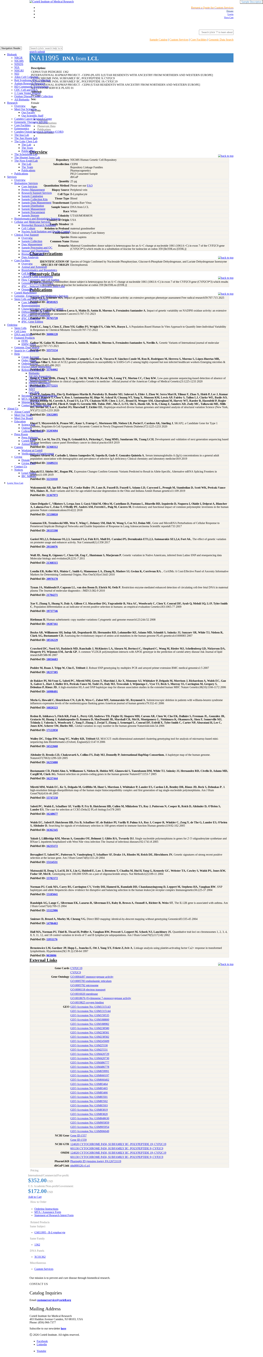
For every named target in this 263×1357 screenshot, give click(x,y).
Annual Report (29, 443)
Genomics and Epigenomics (37, 283)
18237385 (52, 672)
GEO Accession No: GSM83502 (89, 1101)
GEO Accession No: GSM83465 (89, 1088)
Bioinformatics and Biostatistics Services (37, 218)
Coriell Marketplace (25, 292)
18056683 (52, 659)
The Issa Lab (21, 134)
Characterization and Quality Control (42, 308)
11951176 (51, 939)
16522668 (52, 746)
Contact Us (20, 466)
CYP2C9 (75, 972)
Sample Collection (31, 241)
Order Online (28, 360)
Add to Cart (35, 1196)
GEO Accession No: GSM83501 (89, 1096)
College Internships (32, 431)
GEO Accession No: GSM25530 (89, 1045)
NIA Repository (38, 386)
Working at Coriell (31, 450)
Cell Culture (28, 228)
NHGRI (19, 70)
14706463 (52, 923)
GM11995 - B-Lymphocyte (49, 1232)
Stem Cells (20, 328)
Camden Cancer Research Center (33, 118)
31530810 (52, 514)
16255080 (52, 762)
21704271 (52, 594)
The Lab (26, 144)
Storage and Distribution (35, 250)
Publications (28, 151)
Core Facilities (198, 39)
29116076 (52, 546)
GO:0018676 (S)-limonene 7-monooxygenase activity (100, 998)
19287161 (52, 623)
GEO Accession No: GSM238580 (89, 1028)
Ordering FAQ (29, 363)
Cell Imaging (28, 273)
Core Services (29, 186)
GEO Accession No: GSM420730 (89, 1058)
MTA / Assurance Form (47, 1212)
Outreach (26, 427)
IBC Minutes (28, 476)
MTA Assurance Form (34, 398)
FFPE (24, 340)
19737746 (52, 611)
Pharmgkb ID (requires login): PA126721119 (95, 1161)
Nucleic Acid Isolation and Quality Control (45, 231)
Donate (25, 460)
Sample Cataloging (32, 196)
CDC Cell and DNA (26, 89)
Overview (20, 105)
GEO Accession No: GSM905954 (89, 1126)
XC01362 (40, 1256)
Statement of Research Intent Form (54, 1215)
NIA (17, 67)
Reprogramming (30, 305)
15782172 (52, 878)
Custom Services (178, 39)
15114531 (52, 862)
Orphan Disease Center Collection (33, 96)
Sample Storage (30, 215)
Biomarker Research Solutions (38, 225)
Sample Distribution (32, 205)
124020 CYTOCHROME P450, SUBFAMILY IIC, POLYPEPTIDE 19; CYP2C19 (118, 1144)
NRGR (18, 57)
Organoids (27, 289)
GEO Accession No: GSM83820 (89, 1114)
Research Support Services (36, 192)
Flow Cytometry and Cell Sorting (40, 279)
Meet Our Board (23, 418)
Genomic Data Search (221, 39)
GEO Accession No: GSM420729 (89, 1053)
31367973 (52, 495)
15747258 (52, 797)
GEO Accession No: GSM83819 (89, 1109)
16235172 (52, 845)
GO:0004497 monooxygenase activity (91, 976)
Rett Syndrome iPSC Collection (32, 80)
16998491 (52, 691)
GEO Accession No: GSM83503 (89, 1105)
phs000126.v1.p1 (80, 1165)
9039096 (51, 955)
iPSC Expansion (30, 318)
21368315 (52, 562)
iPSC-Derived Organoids (35, 315)
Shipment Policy (30, 402)
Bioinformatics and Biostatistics (39, 270)
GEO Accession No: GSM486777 (89, 1062)
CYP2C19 (76, 968)
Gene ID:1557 (78, 1135)
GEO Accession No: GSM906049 (89, 1131)
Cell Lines (20, 331)
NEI (16, 73)
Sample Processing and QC (36, 247)
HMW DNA (28, 344)
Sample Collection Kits (34, 199)
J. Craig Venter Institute (27, 93)
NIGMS (19, 60)
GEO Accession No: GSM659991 (89, 1071)
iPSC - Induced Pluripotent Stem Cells (43, 286)
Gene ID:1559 (78, 1139)
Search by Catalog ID (26, 350)
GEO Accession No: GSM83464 (89, 1084)
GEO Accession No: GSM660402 (89, 1079)
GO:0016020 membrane (84, 993)
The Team (27, 147)
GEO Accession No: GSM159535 (89, 1015)
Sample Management (33, 208)
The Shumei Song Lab (27, 157)
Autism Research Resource (29, 83)
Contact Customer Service (36, 405)
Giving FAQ (28, 463)
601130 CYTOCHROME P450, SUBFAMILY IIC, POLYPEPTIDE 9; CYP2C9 (116, 1148)
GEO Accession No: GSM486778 (89, 1066)
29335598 (52, 530)
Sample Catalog (158, 39)
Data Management (31, 244)
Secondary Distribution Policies (39, 395)
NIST (32, 389)
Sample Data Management (36, 202)
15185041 (52, 894)
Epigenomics (21, 128)
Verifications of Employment (37, 453)
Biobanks (34, 373)
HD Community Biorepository (31, 86)
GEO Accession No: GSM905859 (89, 1122)
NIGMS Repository (40, 376)
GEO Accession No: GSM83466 (89, 1092)
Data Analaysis (29, 257)
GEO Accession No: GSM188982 (89, 1023)
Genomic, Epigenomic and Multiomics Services (41, 295)
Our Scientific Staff (32, 115)
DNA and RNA (23, 334)
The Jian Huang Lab (26, 138)
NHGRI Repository (40, 379)
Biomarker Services (32, 254)
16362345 (52, 829)
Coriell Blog (28, 440)
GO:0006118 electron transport (87, 989)
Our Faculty (28, 112)
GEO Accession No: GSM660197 (89, 1075)
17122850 (52, 730)
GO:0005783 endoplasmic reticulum (90, 981)
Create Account (30, 357)
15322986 (52, 910)
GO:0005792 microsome (84, 985)
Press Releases (29, 437)
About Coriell (22, 411)
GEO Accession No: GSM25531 (89, 1049)
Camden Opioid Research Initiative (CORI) (39, 131)
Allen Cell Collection (26, 77)
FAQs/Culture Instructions (36, 366)
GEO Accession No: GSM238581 (89, 1032)
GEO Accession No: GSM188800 (89, 1019)
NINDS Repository (40, 382)
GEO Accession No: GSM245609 (89, 1041)
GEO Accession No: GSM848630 (89, 1118)
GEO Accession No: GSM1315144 (90, 1011)
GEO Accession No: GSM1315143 (90, 1006)
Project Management (33, 189)
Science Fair (28, 424)
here (63, 1328)
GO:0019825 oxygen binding (87, 1002)
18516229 (52, 639)
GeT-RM (34, 392)
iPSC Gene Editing (32, 321)
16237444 (52, 778)
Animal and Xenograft (34, 266)
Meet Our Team (23, 415)
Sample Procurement (33, 212)
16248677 (52, 813)
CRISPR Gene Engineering (37, 276)
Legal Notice (28, 472)
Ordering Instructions (46, 1208)
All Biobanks (21, 99)
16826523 (52, 707)
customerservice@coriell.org (54, 1300)
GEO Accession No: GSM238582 (89, 1036)
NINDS (18, 64)
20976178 (52, 578)
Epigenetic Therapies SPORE (31, 122)
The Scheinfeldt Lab (25, 154)
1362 (37, 1244)
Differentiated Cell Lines (35, 311)
